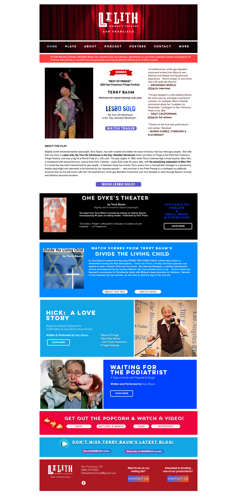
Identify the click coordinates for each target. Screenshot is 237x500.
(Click (151, 117)
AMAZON (176, 207)
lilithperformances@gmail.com (98, 473)
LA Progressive (99, 226)
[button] (70, 46)
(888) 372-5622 (90, 469)
